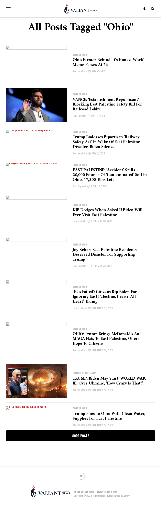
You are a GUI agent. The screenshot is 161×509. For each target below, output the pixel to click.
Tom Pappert (79, 186)
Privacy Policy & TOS (106, 491)
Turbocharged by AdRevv (118, 495)
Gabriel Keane (80, 308)
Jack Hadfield (79, 116)
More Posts (80, 435)
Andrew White (80, 71)
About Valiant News (84, 491)
